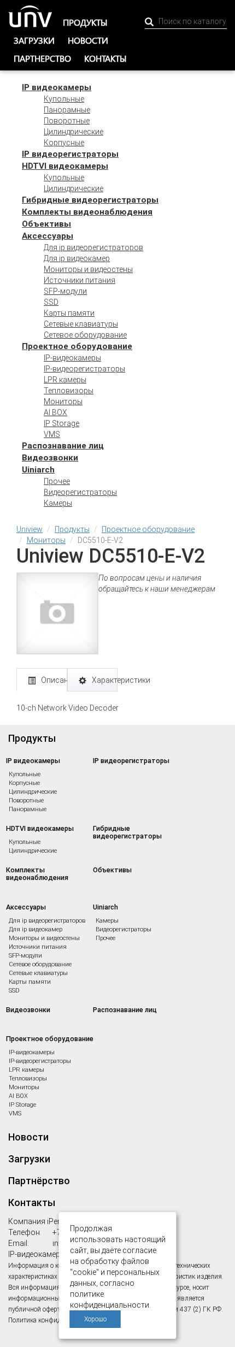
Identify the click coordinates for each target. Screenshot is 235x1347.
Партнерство (42, 58)
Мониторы (63, 401)
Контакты (105, 58)
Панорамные (67, 109)
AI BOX (55, 412)
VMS (52, 434)
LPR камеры (65, 379)
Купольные (64, 98)
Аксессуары (47, 236)
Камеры (58, 503)
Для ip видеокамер (77, 258)
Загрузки (34, 40)
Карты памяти (69, 313)
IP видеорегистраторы (70, 154)
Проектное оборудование (77, 346)
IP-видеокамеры (72, 357)
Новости (88, 40)
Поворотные (67, 120)
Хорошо (95, 1319)
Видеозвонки (50, 458)
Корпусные (64, 142)
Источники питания (79, 280)
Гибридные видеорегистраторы (90, 200)
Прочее (57, 481)
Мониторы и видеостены (88, 269)
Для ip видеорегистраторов (93, 247)
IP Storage (61, 423)
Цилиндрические (73, 131)
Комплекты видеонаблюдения (87, 212)
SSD (51, 302)
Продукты (85, 22)
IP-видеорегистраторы (84, 368)
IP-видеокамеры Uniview (50, 1254)
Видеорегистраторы (80, 492)
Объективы (46, 224)
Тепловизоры (68, 390)
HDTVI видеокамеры (65, 166)
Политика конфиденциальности (55, 1320)
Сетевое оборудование (85, 334)
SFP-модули (65, 291)
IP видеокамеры (56, 87)
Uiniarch (38, 470)
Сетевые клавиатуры (81, 324)
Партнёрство (39, 1180)
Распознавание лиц (63, 446)
